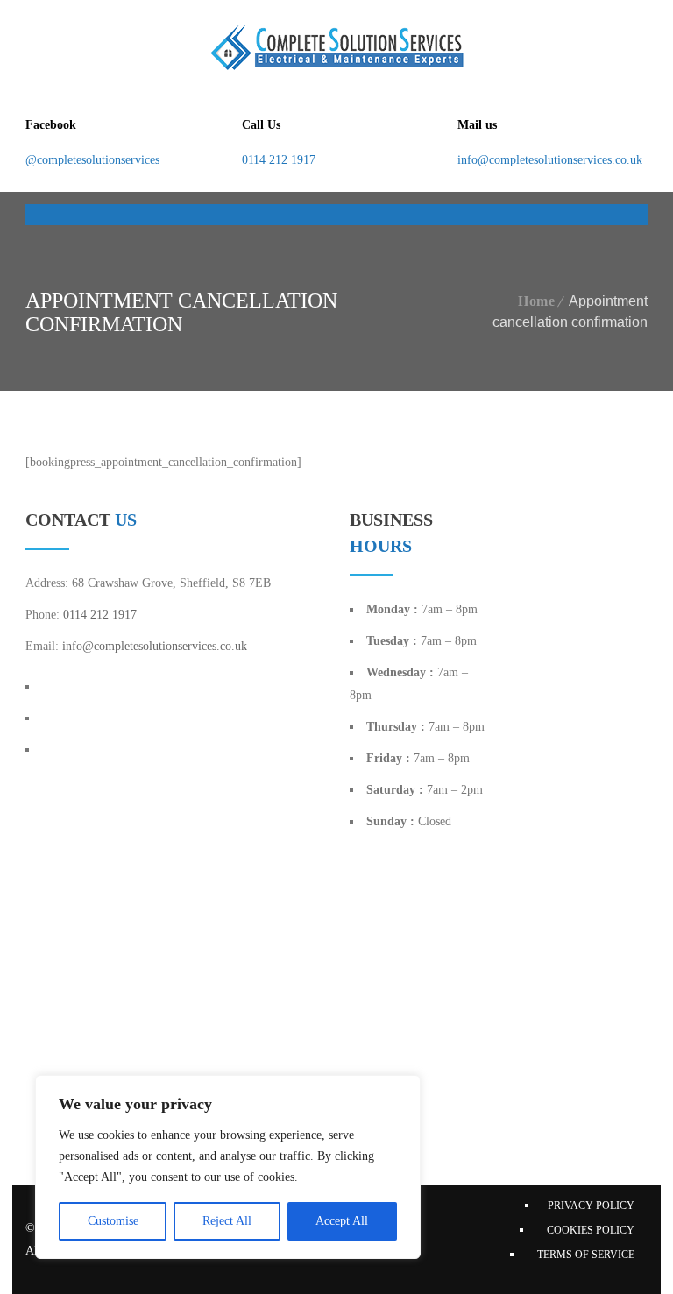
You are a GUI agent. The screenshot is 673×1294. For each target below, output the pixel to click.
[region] (228, 1167)
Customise (113, 1220)
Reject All (226, 1220)
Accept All (341, 1220)
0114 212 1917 (278, 159)
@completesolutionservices (92, 159)
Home (536, 300)
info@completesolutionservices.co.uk (549, 159)
